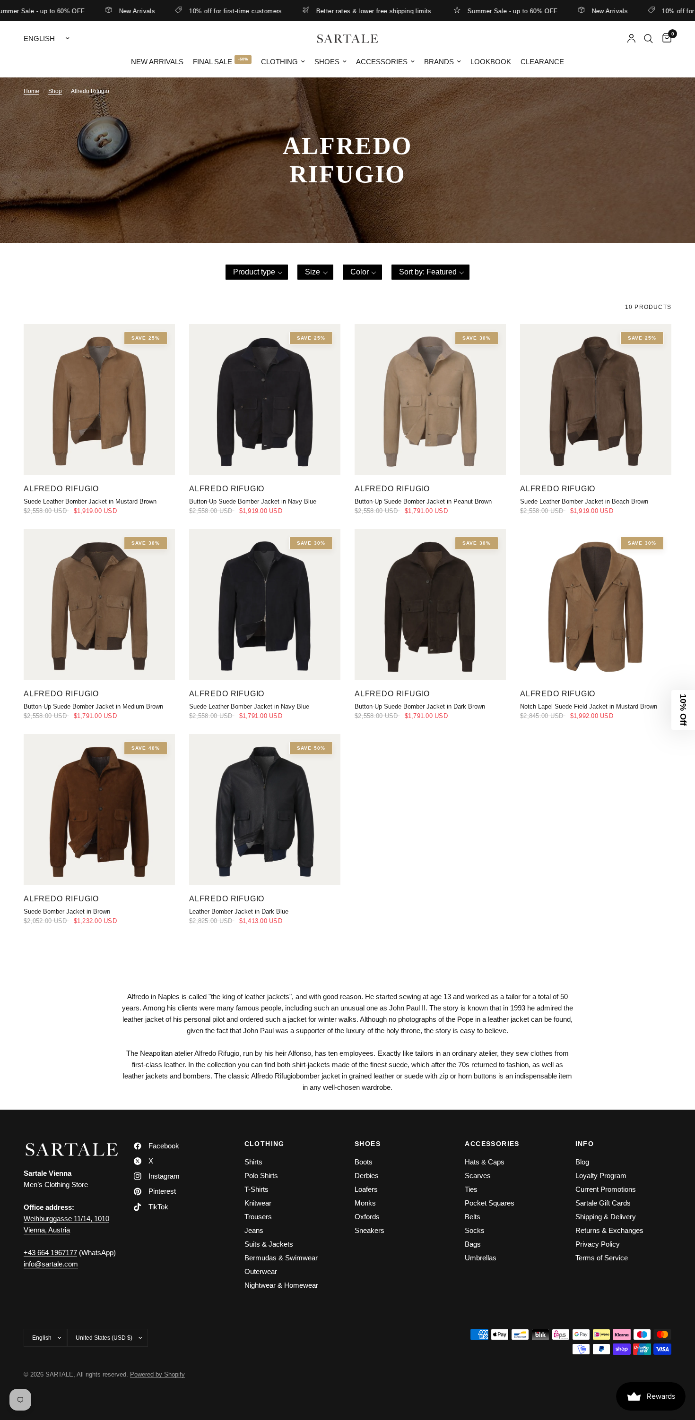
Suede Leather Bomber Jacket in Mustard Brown (90, 501)
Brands (439, 62)
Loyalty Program (600, 1176)
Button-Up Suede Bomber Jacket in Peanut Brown (423, 501)
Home (31, 91)
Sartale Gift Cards (603, 1203)
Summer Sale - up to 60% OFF (475, 11)
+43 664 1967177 (50, 1253)
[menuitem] (157, 61)
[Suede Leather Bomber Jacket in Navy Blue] (264, 604)
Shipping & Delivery (605, 1217)
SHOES (368, 1143)
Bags (473, 1244)
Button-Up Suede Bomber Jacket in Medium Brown (93, 706)
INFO (584, 1143)
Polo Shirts (261, 1176)
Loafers (366, 1189)
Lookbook (490, 62)
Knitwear (257, 1203)
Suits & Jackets (268, 1244)
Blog (582, 1162)
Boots (364, 1162)
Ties (471, 1189)
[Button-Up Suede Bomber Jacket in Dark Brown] (430, 604)
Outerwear (260, 1271)
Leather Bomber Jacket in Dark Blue (238, 911)
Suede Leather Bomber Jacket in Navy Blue (249, 706)
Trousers (258, 1217)
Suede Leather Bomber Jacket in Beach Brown (584, 501)
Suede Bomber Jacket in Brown (67, 911)
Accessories (382, 62)
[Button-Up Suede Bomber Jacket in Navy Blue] (264, 399)
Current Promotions (605, 1189)
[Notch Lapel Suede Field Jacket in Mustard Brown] (595, 604)
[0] (664, 38)
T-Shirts (256, 1189)
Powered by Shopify (157, 1374)
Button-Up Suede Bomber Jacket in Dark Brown (420, 706)
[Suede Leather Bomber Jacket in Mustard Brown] (99, 399)
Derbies (367, 1176)
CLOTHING (264, 1143)
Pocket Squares (489, 1203)
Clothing (279, 62)
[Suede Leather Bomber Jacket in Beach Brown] (595, 399)
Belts (472, 1217)
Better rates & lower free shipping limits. (337, 11)
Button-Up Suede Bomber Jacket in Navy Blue (252, 501)
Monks (365, 1203)
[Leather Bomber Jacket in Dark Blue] (264, 809)
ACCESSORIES (492, 1143)
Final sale (212, 62)
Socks (475, 1230)
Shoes (326, 62)
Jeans (253, 1230)
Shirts (253, 1162)
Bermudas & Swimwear (281, 1258)
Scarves (478, 1176)
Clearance (542, 62)
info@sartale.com (51, 1264)
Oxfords (367, 1217)
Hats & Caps (484, 1162)
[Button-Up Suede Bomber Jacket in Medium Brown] (99, 604)
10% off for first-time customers (198, 11)
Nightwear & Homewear (281, 1285)
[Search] (648, 38)
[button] (257, 272)
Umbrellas (480, 1258)
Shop (55, 91)
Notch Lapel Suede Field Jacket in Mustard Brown (588, 706)
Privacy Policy (597, 1244)
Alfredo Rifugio (61, 488)
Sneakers (369, 1230)
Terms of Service (601, 1258)
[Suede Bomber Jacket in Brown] (99, 809)
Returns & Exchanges (609, 1230)
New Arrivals (100, 11)
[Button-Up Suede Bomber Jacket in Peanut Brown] (430, 399)
